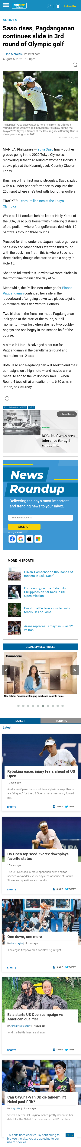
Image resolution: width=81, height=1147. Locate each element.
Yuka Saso (45, 149)
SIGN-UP (24, 527)
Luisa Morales (12, 54)
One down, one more (24, 936)
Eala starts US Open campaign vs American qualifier (35, 1016)
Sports (10, 20)
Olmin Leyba (16, 943)
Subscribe (70, 6)
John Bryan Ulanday (20, 1026)
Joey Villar (15, 1108)
